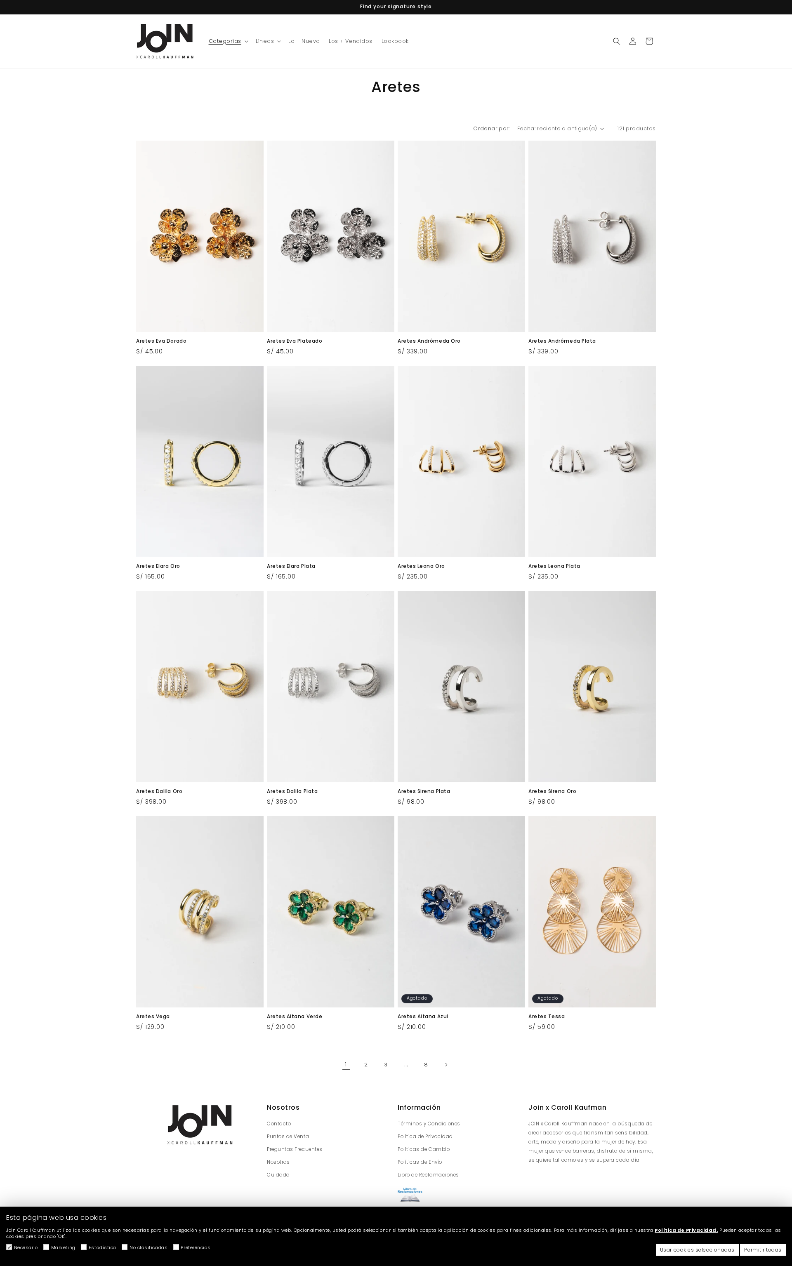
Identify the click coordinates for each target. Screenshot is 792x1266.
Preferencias (195, 1247)
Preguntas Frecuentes (295, 1149)
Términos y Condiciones (429, 1123)
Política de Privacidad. (686, 1230)
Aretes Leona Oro (421, 566)
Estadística (102, 1247)
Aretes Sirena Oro (552, 791)
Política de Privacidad (425, 1136)
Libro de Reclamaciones (428, 1175)
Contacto (279, 1123)
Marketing (63, 1247)
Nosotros (278, 1162)
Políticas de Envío (420, 1162)
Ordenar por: (491, 128)
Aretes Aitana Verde (294, 1017)
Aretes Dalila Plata (292, 791)
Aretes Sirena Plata (424, 791)
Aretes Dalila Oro (159, 791)
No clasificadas (148, 1247)
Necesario (26, 1247)
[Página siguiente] (446, 1065)
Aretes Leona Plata (554, 566)
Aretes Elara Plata (291, 566)
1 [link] (346, 1064)
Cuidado (278, 1175)
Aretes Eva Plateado (294, 341)
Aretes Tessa (546, 1017)
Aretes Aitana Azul (423, 1017)
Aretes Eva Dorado (161, 341)
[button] (228, 41)
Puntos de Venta (288, 1136)
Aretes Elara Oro (158, 566)
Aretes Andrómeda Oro (429, 341)
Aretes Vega (153, 1017)
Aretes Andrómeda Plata (562, 341)
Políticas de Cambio (424, 1149)
